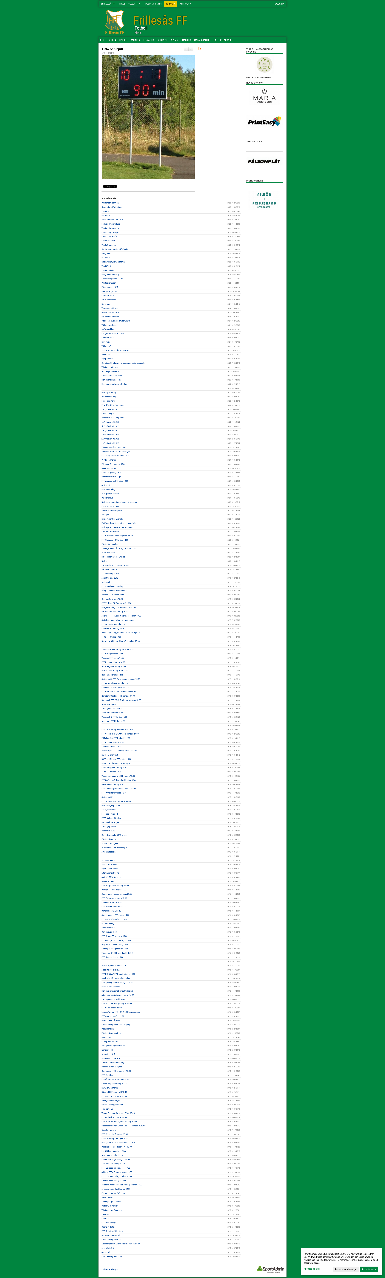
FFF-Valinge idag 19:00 (111, 472)
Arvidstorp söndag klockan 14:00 (116, 1189)
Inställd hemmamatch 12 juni (114, 1151)
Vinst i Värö (106, 266)
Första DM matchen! (110, 544)
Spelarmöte (107, 1252)
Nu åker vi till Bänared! (111, 987)
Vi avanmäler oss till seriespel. (115, 847)
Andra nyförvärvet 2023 (112, 371)
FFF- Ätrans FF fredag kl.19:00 (114, 936)
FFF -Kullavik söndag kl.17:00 (114, 1117)
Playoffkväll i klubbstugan (113, 405)
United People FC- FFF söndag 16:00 (117, 763)
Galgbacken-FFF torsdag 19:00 (115, 944)
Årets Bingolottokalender (112, 713)
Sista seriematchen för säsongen (116, 451)
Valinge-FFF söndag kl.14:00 (114, 890)
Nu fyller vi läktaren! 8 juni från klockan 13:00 (121, 641)
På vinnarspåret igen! (110, 232)
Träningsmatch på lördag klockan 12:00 (119, 548)
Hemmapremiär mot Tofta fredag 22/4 (118, 991)
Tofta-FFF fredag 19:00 (111, 637)
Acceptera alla (369, 1269)
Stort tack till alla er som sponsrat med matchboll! (123, 363)
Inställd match (108, 1029)
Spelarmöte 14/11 (109, 864)
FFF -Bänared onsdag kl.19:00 (114, 919)
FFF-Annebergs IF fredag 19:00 (115, 481)
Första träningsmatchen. (112, 1033)
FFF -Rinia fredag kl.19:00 (112, 957)
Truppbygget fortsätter (111, 308)
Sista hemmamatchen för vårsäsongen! (119, 620)
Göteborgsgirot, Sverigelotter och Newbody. (121, 1244)
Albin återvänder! (109, 300)
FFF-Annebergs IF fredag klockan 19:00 (119, 788)
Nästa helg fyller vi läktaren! (113, 262)
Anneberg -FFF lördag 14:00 (114, 666)
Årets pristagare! (109, 704)
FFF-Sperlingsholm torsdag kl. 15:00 (117, 982)
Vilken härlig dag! (109, 397)
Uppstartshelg (108, 923)
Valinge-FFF (107, 1214)
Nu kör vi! (105, 561)
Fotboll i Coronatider (110, 531)
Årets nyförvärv (108, 552)
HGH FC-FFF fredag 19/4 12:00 (115, 670)
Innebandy (184, 4)
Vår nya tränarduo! (109, 569)
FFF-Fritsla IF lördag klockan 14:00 (116, 687)
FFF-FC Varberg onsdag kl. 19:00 (116, 1159)
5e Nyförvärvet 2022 (110, 426)
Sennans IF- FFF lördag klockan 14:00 (118, 649)
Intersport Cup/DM (110, 1041)
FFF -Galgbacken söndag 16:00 (115, 885)
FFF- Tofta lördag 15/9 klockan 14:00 (117, 729)
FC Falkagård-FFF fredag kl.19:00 (116, 738)
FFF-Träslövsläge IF (110, 814)
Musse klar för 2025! (110, 312)
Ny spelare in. (107, 359)
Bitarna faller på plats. (111, 1020)
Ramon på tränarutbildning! (113, 675)
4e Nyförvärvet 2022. (110, 430)
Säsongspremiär (109, 826)
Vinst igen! (106, 211)
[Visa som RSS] (200, 49)
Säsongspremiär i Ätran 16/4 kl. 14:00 (118, 995)
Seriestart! (106, 485)
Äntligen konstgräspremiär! (113, 1046)
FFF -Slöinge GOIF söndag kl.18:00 (116, 940)
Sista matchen (108, 881)
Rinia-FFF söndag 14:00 (112, 902)
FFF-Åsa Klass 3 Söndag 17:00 (115, 586)
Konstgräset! (107, 1050)
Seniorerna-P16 (108, 928)
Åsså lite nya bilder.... (111, 970)
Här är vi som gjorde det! (112, 1105)
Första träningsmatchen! (112, 1239)
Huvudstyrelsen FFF (129, 4)
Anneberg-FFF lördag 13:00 (113, 721)
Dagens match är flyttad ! (112, 1067)
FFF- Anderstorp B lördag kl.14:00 (116, 801)
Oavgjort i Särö (108, 253)
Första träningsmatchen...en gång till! (117, 1024)
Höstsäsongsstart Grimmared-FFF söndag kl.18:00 (123, 1126)
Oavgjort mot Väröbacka (112, 220)
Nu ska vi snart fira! (110, 755)
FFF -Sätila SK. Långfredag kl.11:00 (117, 1003)
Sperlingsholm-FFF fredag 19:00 (115, 915)
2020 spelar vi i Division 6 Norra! (115, 565)
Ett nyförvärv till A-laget (111, 477)
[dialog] (341, 1261)
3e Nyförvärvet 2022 (110, 434)
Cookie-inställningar (109, 1269)
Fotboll (169, 4)
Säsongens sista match (112, 708)
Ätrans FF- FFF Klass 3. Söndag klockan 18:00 (121, 616)
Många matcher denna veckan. (115, 590)
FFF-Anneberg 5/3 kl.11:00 (113, 1016)
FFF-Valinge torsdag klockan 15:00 (117, 1176)
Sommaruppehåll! (109, 932)
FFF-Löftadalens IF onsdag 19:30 (116, 683)
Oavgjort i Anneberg (110, 274)
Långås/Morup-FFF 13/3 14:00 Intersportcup (121, 1012)
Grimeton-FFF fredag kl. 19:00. (115, 1164)
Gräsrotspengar (108, 860)
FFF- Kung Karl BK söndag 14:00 (115, 456)
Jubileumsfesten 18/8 (111, 746)
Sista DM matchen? (110, 1206)
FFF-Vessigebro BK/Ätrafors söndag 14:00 (120, 734)
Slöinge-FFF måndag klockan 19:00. (117, 1172)
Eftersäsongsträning (110, 873)
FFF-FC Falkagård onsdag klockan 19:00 (119, 780)
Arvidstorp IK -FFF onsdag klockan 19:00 (119, 751)
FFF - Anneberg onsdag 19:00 (114, 624)
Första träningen (109, 839)
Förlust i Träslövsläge (111, 224)
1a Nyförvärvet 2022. (110, 443)
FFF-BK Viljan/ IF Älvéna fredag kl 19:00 (118, 974)
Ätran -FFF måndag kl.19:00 (113, 1155)
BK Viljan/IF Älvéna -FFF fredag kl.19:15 (118, 1142)
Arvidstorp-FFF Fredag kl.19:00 (115, 965)
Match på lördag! (109, 392)
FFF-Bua (105, 1218)
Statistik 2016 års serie (111, 877)
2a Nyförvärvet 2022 (110, 439)
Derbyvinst (106, 257)
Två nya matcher (109, 810)
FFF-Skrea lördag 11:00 (112, 1008)
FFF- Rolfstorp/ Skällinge (112, 1231)
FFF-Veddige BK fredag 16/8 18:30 (116, 603)
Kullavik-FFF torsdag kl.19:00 (114, 1180)
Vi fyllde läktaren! (109, 460)
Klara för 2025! (108, 295)
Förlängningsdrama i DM (112, 279)
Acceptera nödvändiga (345, 1269)
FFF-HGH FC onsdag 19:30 (113, 628)
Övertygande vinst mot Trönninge (116, 249)
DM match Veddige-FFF (112, 822)
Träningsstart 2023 (110, 367)
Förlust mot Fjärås (109, 236)
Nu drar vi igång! (109, 489)
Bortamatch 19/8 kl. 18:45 (112, 911)
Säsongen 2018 (108, 831)
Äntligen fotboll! (109, 852)
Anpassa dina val (312, 1269)
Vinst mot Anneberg (110, 228)
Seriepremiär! (107, 797)
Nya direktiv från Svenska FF (114, 519)
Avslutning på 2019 (110, 578)
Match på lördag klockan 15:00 (115, 949)
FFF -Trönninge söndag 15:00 (114, 898)
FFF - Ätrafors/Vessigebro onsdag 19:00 (119, 1121)
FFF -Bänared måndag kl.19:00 (115, 1134)
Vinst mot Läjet (108, 270)
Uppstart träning (109, 1130)
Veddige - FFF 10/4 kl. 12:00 (113, 999)
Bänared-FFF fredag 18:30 (113, 784)
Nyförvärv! (106, 304)
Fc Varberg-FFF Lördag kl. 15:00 (115, 1083)
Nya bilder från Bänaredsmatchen (116, 978)
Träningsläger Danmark (112, 1210)
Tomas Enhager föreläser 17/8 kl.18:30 (118, 1113)
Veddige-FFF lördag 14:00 (113, 658)
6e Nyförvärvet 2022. (110, 422)
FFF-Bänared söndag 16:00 (113, 662)
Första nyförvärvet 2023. (112, 375)
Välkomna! (106, 346)
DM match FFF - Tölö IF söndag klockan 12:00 (121, 700)
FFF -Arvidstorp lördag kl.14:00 (115, 906)
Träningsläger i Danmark (112, 1201)
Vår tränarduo (107, 498)
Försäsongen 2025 (110, 287)
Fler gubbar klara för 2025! (113, 333)
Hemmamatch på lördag (112, 380)
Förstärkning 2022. (110, 413)
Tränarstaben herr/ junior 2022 (114, 447)
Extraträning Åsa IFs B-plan (113, 1193)
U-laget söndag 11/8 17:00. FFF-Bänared (119, 607)
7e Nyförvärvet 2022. (110, 409)
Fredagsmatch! (108, 401)
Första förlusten (108, 241)
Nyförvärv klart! (108, 329)
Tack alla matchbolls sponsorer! (115, 350)
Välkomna (106, 354)
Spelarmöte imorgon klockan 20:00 (117, 894)
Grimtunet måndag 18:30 (112, 599)
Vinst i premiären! (109, 283)
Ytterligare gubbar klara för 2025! (116, 321)
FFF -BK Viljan (107, 1075)
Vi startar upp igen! (110, 843)
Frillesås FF (109, 4)
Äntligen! (105, 515)
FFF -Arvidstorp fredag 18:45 (114, 793)
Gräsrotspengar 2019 (111, 574)
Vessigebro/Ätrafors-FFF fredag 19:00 (118, 776)
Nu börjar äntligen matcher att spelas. (118, 527)
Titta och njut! (112, 49)
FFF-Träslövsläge (109, 1223)
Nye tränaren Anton (110, 869)
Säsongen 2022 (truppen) (113, 418)
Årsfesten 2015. (108, 1054)
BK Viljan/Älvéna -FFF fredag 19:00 (116, 759)
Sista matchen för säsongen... (114, 1062)
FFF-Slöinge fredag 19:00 (112, 654)
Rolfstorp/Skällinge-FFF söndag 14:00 (118, 696)
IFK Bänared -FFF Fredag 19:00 (115, 611)
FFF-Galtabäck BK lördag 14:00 (115, 540)
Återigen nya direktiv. (110, 493)
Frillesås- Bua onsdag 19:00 (113, 464)
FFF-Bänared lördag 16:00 (113, 742)
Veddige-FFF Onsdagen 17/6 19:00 (117, 1147)
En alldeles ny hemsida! (112, 1256)
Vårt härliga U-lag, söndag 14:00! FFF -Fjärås (121, 633)
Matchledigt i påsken (111, 805)
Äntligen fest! (107, 582)
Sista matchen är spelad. (112, 510)
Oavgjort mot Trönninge (112, 207)
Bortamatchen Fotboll (111, 1235)
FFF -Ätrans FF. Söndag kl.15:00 (115, 1079)
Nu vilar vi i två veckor (111, 1058)
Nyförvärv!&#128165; (111, 316)
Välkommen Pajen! (109, 325)
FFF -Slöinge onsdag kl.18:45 (114, 1096)
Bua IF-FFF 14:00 (109, 468)
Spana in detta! (108, 1227)
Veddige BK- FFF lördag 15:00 (114, 717)
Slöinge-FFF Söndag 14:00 (113, 595)
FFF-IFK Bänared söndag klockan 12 (117, 536)
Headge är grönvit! (109, 291)
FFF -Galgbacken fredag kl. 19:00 (116, 1168)
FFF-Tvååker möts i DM (111, 818)
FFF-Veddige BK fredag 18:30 (114, 767)
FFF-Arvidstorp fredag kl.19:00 (115, 1138)
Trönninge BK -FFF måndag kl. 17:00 (117, 953)
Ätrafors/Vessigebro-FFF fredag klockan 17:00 (122, 1185)
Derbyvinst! (106, 215)
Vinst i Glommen (109, 245)
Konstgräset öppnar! (110, 506)
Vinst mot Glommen (110, 203)
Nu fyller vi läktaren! (110, 1088)
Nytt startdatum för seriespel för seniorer (119, 502)
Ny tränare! (106, 1037)
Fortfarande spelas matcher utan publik (119, 523)
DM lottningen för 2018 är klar (114, 835)
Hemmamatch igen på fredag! (114, 384)
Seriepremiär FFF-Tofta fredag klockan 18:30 (121, 679)
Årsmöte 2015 (108, 1248)
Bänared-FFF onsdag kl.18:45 (114, 1092)
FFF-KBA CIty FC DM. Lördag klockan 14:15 (120, 692)
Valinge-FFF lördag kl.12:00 (113, 1100)
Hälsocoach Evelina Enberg (113, 557)
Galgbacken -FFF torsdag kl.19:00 (116, 1071)
